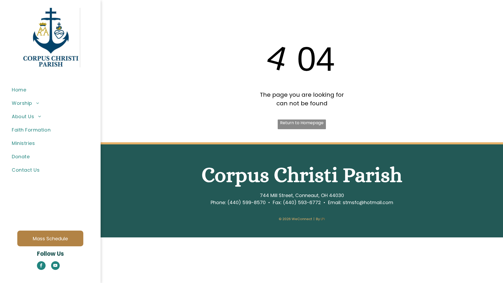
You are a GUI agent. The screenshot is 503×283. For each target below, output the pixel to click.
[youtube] (55, 266)
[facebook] (41, 266)
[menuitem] (54, 89)
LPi (323, 218)
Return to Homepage (302, 123)
